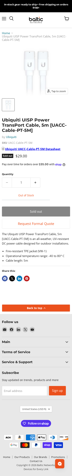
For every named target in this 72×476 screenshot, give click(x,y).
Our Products (22, 457)
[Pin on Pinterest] (27, 278)
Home (6, 33)
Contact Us (36, 461)
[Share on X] (12, 278)
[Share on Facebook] (5, 278)
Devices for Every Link (36, 469)
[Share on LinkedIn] (19, 278)
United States (34, 409)
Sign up (57, 390)
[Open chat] (59, 463)
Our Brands (40, 457)
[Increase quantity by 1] (35, 183)
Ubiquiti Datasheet (32, 149)
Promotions (58, 457)
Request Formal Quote (36, 223)
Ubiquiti (11, 137)
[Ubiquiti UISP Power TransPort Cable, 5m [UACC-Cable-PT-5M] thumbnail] (8, 105)
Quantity (7, 174)
